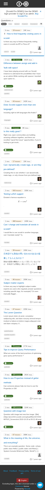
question (6, 93)
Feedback (13, 471)
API (22, 473)
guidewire (7, 367)
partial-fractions (8, 331)
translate (6, 242)
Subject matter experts (14, 283)
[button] (40, 485)
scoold (13, 51)
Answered (25, 24)
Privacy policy (24, 471)
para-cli (6, 51)
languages (7, 120)
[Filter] (41, 24)
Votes (10, 24)
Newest (4, 24)
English (24, 480)
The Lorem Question (13, 313)
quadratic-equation (9, 334)
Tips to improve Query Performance (20, 350)
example (6, 458)
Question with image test (15, 411)
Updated (17, 24)
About (5, 471)
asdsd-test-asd (8, 89)
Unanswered (33, 24)
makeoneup (7, 182)
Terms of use (36, 471)
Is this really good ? (12, 131)
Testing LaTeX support (13, 194)
